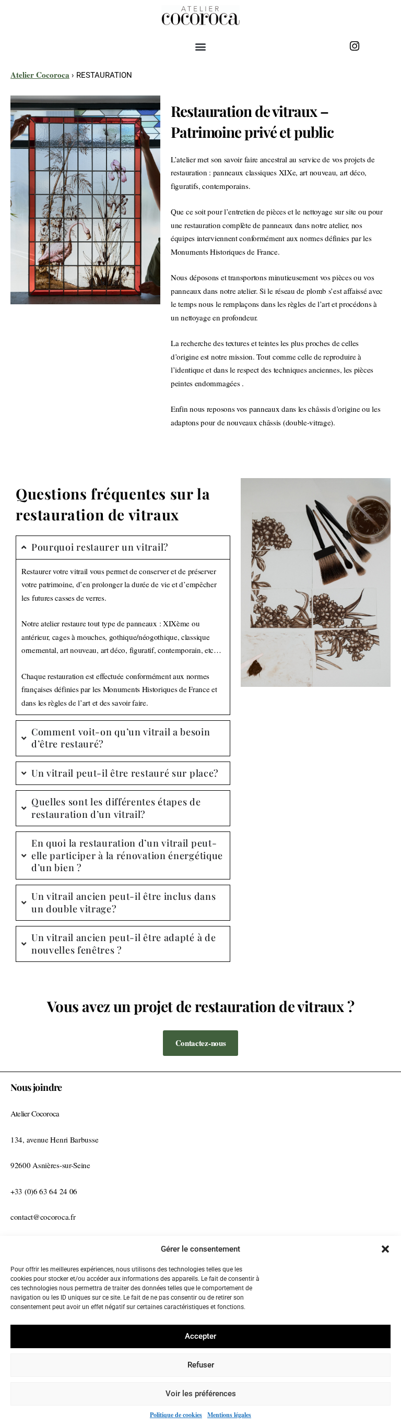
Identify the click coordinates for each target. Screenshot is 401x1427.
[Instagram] (354, 46)
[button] (385, 1249)
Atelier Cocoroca (39, 74)
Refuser (200, 1365)
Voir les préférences (201, 1393)
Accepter (200, 1336)
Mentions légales (229, 1415)
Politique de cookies (176, 1415)
